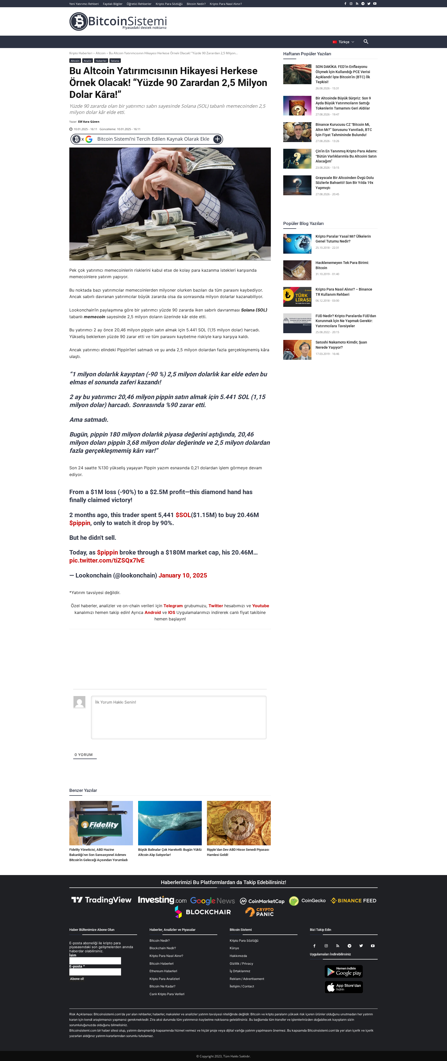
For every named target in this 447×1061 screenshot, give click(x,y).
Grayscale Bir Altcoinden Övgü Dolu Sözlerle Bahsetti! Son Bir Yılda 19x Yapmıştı (345, 183)
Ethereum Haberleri (163, 971)
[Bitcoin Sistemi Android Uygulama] (343, 976)
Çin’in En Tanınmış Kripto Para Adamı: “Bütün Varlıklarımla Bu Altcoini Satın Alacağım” (346, 156)
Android (153, 612)
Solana (115, 61)
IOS (171, 612)
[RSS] (357, 4)
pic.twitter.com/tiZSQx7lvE (107, 560)
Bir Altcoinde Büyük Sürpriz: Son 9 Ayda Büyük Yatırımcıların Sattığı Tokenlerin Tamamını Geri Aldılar (343, 103)
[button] (366, 42)
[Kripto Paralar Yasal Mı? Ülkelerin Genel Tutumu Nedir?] (297, 244)
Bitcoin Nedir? (160, 940)
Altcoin (101, 53)
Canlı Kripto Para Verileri (167, 994)
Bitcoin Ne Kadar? (162, 986)
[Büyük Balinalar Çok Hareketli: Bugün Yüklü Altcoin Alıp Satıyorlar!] (170, 823)
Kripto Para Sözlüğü (244, 940)
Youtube (260, 605)
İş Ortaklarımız (240, 971)
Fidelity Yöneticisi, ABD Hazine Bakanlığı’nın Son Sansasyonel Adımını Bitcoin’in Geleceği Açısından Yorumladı (98, 855)
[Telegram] (363, 4)
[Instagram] (351, 4)
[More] (199, 643)
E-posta (77, 966)
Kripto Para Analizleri (165, 979)
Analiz (87, 61)
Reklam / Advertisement (247, 979)
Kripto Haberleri (80, 53)
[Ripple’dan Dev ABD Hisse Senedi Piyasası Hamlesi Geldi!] (239, 823)
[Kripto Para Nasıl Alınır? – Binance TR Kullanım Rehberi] (297, 297)
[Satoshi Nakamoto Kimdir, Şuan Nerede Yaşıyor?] (297, 350)
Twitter (215, 605)
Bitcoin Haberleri (162, 963)
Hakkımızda (238, 956)
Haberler (101, 61)
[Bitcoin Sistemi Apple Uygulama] (343, 992)
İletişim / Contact (242, 986)
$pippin (79, 523)
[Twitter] (369, 4)
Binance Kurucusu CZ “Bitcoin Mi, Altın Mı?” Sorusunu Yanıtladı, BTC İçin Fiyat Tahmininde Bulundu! (344, 129)
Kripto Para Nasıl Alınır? (166, 956)
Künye (234, 948)
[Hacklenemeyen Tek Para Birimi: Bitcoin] (297, 270)
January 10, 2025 (183, 575)
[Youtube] (375, 4)
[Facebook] (345, 4)
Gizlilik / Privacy (241, 963)
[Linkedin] (175, 643)
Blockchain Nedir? (163, 948)
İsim (72, 955)
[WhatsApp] (164, 643)
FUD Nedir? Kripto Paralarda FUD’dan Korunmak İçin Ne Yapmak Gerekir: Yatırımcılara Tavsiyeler (346, 321)
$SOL (183, 515)
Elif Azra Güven (88, 121)
